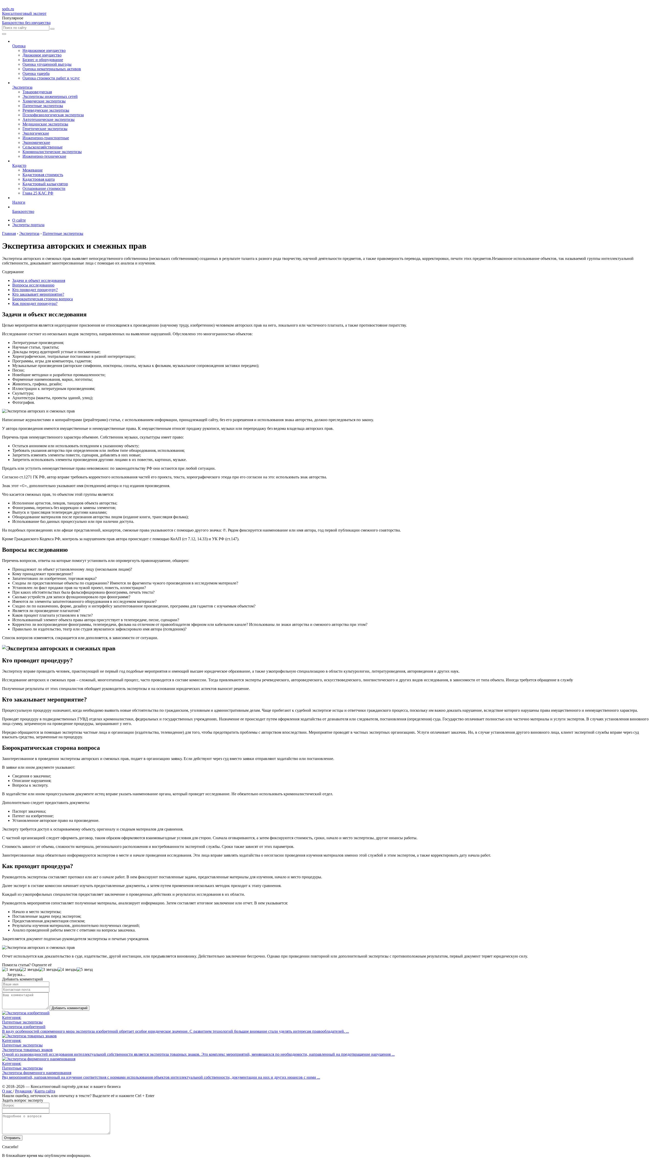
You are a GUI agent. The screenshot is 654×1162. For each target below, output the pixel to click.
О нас (7, 1091)
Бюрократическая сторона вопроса (42, 299)
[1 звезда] (11, 969)
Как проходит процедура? (34, 303)
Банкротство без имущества (26, 22)
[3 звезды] (48, 969)
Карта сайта (44, 1091)
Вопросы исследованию (33, 285)
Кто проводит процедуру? (35, 289)
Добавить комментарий (69, 1008)
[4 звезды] (67, 969)
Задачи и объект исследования (38, 280)
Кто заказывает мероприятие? (38, 294)
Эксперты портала (28, 225)
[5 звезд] (85, 969)
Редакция (23, 1091)
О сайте (19, 220)
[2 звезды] (29, 969)
